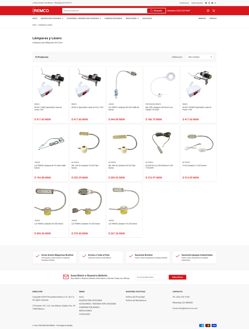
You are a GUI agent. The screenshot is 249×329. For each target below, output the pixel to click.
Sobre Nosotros (197, 3)
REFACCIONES (131, 18)
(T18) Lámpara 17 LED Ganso (194, 165)
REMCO (37, 104)
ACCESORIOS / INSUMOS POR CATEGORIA (83, 18)
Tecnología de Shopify (64, 325)
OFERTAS (213, 18)
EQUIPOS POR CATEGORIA (51, 18)
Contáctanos (184, 3)
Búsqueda (158, 10)
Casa (34, 25)
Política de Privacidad (135, 297)
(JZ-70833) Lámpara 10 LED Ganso (122, 224)
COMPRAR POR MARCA (113, 18)
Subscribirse (177, 277)
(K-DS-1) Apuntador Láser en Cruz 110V (87, 107)
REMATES (202, 18)
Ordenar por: (177, 57)
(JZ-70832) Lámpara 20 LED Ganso (48, 224)
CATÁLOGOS (147, 18)
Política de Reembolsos (136, 300)
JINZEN (111, 104)
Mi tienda (75, 162)
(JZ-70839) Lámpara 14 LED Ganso (85, 224)
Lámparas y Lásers (45, 25)
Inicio (34, 18)
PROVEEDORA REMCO (153, 104)
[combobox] (114, 10)
